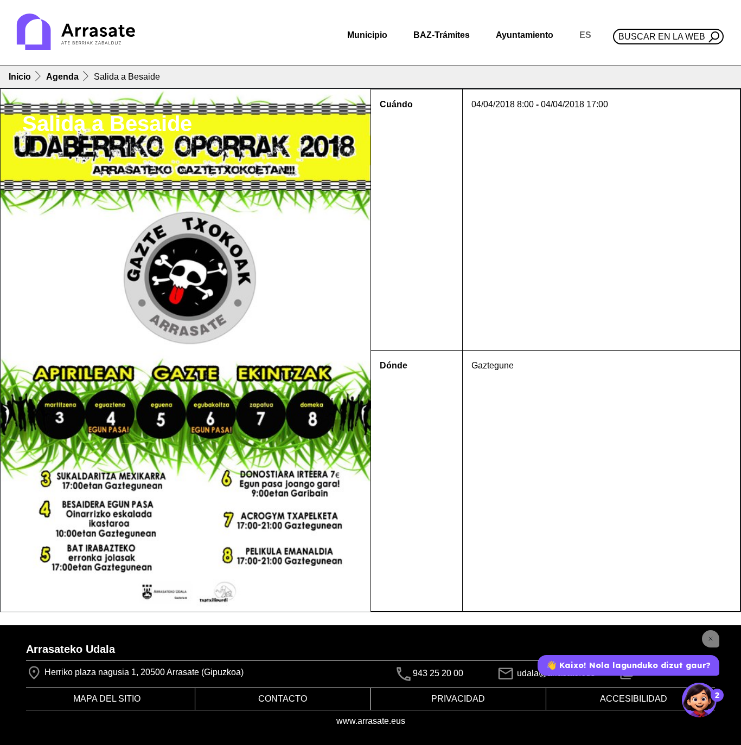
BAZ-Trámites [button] (441, 35)
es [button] (585, 35)
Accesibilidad (633, 698)
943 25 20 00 (438, 673)
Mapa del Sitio (106, 698)
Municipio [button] (367, 35)
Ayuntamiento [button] (524, 35)
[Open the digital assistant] (699, 700)
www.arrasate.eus (370, 720)
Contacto (282, 698)
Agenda (62, 76)
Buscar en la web (661, 36)
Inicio (20, 76)
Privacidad (458, 698)
